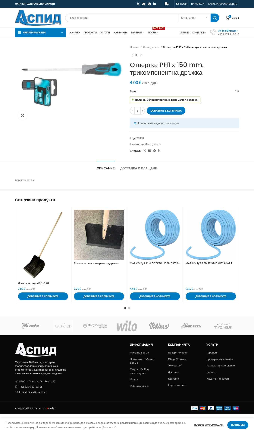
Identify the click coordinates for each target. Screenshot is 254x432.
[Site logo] (38, 17)
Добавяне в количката (166, 110)
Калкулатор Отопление (220, 365)
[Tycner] (223, 325)
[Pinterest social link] (149, 4)
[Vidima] (159, 325)
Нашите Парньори (217, 378)
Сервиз (210, 372)
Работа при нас (139, 385)
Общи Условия (177, 359)
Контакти (173, 378)
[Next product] (141, 55)
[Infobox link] (224, 32)
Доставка (173, 372)
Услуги (134, 379)
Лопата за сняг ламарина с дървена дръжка (96, 265)
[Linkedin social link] (154, 4)
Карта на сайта (177, 385)
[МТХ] (31, 325)
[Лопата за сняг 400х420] (43, 245)
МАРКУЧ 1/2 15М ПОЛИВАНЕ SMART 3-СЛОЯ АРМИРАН (155, 265)
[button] (43, 296)
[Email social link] (143, 4)
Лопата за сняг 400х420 (33, 283)
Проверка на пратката (219, 359)
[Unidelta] (191, 325)
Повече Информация (209, 424)
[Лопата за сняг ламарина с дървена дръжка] (99, 235)
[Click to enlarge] (22, 115)
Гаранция (212, 352)
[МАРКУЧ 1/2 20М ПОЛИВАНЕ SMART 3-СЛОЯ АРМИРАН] (211, 235)
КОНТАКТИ (199, 32)
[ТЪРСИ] (215, 18)
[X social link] (138, 4)
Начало (134, 46)
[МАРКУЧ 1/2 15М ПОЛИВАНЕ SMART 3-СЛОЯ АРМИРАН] (155, 235)
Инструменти (151, 46)
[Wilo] (127, 325)
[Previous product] (132, 55)
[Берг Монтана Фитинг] (95, 325)
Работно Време (139, 352)
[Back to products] (136, 55)
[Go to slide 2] (129, 308)
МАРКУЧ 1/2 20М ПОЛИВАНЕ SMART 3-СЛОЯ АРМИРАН (209, 265)
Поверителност (177, 352)
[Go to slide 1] (125, 308)
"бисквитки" (175, 365)
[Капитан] (63, 325)
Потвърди (238, 424)
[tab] (106, 166)
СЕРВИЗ (184, 32)
